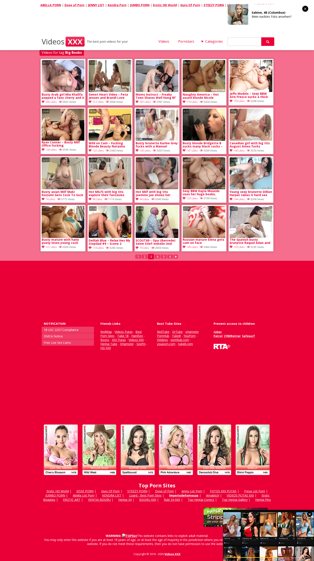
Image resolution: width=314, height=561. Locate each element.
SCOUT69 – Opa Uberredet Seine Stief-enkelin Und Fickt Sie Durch (156, 242)
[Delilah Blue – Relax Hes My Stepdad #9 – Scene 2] (110, 237)
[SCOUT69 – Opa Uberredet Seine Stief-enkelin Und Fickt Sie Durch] (157, 237)
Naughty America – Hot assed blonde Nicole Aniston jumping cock (201, 96)
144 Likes (239, 199)
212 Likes (98, 102)
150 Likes (239, 101)
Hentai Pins (263, 500)
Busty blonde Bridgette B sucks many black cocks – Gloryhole (203, 145)
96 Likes (97, 199)
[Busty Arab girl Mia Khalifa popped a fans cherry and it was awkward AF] (63, 91)
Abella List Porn (83, 495)
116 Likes (98, 248)
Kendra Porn (117, 5)
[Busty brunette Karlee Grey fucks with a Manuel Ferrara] (157, 139)
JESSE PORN (85, 491)
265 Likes (51, 102)
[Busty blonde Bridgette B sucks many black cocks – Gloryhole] (204, 139)
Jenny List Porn (192, 491)
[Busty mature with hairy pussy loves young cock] (63, 222)
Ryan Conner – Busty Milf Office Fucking (61, 144)
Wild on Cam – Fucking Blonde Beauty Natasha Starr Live (107, 145)
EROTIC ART (71, 500)
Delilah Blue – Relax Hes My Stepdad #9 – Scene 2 (109, 242)
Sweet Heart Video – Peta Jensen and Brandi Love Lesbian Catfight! (108, 96)
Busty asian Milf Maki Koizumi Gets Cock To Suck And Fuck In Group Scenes (62, 193)
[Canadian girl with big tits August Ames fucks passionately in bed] (251, 139)
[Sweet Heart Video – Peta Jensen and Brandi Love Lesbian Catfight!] (110, 91)
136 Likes (51, 150)
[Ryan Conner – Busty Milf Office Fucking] (63, 125)
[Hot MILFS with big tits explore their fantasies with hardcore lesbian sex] (110, 188)
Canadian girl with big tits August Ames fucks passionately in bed (250, 145)
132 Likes (98, 150)
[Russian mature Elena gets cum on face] (204, 222)
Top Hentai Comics (201, 500)
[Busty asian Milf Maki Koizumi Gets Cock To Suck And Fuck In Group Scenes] (63, 188)
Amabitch (212, 495)
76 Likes (144, 248)
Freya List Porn (254, 491)
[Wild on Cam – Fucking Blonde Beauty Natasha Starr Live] (110, 139)
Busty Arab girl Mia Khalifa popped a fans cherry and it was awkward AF (63, 96)
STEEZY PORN (214, 5)
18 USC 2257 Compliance (61, 330)
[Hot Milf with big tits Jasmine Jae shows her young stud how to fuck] (157, 188)
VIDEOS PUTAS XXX (240, 495)
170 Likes (192, 102)
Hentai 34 (125, 500)
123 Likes (192, 198)
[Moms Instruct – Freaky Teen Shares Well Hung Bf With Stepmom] (157, 91)
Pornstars (186, 41)
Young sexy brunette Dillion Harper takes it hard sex (251, 193)
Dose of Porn (74, 5)
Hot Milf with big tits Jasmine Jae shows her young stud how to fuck (154, 193)
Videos (62, 42)
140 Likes (239, 150)
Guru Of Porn (190, 5)
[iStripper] (157, 477)
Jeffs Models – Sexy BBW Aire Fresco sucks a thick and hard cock (249, 95)
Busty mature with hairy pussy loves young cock (60, 241)
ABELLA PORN (50, 5)
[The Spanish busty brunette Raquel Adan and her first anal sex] (251, 222)
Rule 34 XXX (172, 500)
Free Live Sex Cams (57, 343)
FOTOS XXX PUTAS (223, 491)
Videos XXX (172, 554)
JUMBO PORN (140, 5)
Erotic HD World (165, 5)
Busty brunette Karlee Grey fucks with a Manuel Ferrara (157, 145)
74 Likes (50, 199)
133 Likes (239, 247)
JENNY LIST (96, 5)
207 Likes (145, 102)
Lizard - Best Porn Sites (145, 495)
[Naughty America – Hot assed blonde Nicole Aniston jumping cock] (204, 91)
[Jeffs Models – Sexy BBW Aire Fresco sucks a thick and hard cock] (251, 76)
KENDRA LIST (111, 495)
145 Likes (192, 247)
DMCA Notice (53, 336)
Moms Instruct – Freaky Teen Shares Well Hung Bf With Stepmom (156, 96)
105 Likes (145, 150)
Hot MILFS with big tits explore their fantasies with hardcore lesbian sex (108, 193)
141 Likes (192, 150)
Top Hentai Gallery (235, 500)
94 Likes (144, 199)
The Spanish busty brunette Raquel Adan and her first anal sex (250, 241)
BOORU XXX (147, 500)
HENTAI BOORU (99, 500)
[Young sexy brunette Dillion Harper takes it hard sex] (251, 188)
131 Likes (51, 247)
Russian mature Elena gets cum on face (203, 241)
